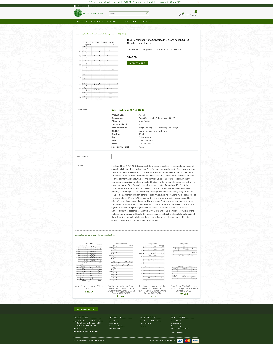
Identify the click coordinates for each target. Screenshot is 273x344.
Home (77, 34)
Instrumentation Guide (117, 326)
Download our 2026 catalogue (150, 321)
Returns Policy (176, 326)
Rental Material (114, 328)
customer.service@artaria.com (87, 6)
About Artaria (114, 321)
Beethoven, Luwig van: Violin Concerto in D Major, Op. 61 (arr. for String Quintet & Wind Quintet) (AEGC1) (152, 289)
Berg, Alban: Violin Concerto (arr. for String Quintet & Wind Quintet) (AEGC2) (184, 288)
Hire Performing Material (170, 49)
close (198, 2)
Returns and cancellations (180, 328)
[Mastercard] (187, 341)
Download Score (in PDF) (140, 49)
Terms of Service (176, 321)
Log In (180, 15)
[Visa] (180, 341)
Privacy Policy (176, 323)
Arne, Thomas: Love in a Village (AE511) (89, 287)
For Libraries (113, 323)
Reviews (143, 326)
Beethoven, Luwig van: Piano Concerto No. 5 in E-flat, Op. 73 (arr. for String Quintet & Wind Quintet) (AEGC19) (121, 289)
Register (186, 15)
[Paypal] (195, 341)
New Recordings (145, 323)
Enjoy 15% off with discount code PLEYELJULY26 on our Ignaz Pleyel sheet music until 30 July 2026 (136, 2)
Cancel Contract (178, 332)
